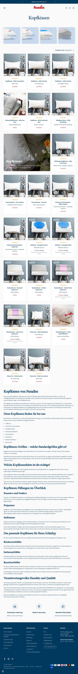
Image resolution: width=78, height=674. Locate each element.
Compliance (29, 649)
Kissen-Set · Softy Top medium (39, 376)
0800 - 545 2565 (69, 636)
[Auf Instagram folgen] (9, 659)
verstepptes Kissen (63, 83)
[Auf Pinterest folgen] (12, 659)
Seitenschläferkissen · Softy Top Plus (14, 121)
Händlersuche (48, 635)
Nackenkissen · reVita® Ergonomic (39, 289)
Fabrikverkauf (7, 645)
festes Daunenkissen (39, 205)
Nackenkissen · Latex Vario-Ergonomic (14, 333)
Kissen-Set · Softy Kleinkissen (39, 332)
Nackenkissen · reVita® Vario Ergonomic (63, 289)
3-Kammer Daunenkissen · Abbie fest (15, 246)
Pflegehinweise (48, 640)
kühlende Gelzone (39, 247)
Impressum (38, 666)
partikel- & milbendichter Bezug (63, 125)
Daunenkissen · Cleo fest (39, 202)
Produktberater (48, 643)
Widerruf (28, 640)
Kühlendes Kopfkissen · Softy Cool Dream (63, 162)
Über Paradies (8, 632)
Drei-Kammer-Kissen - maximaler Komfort (63, 207)
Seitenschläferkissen (15, 125)
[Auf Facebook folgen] (5, 659)
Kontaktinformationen (9, 668)
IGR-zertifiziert (15, 292)
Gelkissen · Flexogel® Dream (39, 245)
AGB (27, 666)
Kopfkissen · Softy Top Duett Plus (39, 121)
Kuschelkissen (39, 334)
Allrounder (15, 83)
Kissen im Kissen (39, 125)
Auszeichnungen (8, 639)
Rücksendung (30, 635)
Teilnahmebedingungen (33, 652)
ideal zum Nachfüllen (63, 336)
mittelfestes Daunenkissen (14, 205)
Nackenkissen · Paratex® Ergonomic (14, 289)
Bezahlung (29, 637)
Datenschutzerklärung (18, 666)
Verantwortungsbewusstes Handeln (11, 636)
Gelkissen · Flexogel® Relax (63, 245)
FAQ (45, 632)
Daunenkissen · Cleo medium (15, 202)
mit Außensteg (39, 83)
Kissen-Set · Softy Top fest (15, 376)
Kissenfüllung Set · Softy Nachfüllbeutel (63, 333)
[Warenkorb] (23, 73)
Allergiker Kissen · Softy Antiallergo (63, 121)
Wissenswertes (48, 637)
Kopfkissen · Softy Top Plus (63, 81)
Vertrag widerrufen (50, 647)
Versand (28, 632)
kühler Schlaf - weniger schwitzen (63, 165)
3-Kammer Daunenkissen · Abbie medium (63, 203)
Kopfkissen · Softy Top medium (14, 81)
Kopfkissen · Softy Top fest (39, 81)
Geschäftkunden (8, 642)
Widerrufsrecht (7, 666)
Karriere (6, 648)
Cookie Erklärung (31, 646)
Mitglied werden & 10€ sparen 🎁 (39, 1)
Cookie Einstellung (31, 643)
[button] (15, 79)
